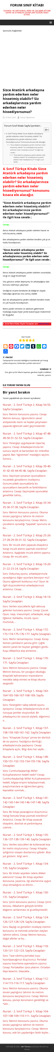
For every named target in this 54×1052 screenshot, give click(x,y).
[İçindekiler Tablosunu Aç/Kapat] (45, 129)
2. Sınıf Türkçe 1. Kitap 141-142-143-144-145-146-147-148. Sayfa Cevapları (26, 802)
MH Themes (26, 1046)
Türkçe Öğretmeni (27, 117)
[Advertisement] (27, 59)
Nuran (7, 405)
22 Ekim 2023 (10, 117)
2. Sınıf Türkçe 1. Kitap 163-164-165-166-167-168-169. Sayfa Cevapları (26, 695)
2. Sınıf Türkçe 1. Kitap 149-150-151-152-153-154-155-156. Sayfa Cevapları (26, 761)
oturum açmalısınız (31, 398)
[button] (50, 22)
